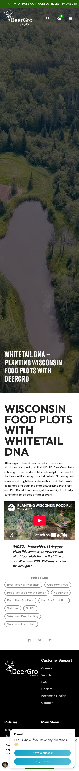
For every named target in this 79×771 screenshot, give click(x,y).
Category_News (57, 584)
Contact (47, 703)
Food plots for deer (20, 600)
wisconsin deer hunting (22, 616)
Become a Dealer (53, 696)
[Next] (70, 4)
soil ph (30, 608)
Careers (46, 668)
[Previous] (9, 4)
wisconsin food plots (21, 624)
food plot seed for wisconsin (26, 592)
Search (46, 675)
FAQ (44, 682)
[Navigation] (70, 18)
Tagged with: (40, 577)
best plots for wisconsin (23, 584)
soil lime (12, 608)
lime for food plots (54, 600)
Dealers (46, 689)
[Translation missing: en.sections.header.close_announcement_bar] (76, 4)
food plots (61, 592)
